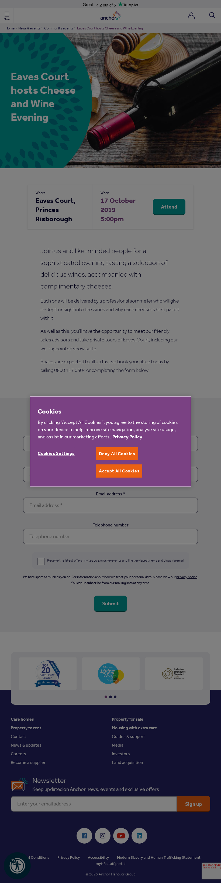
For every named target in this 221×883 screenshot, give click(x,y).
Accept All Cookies (119, 471)
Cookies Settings (56, 453)
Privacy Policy (127, 437)
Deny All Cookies (117, 453)
